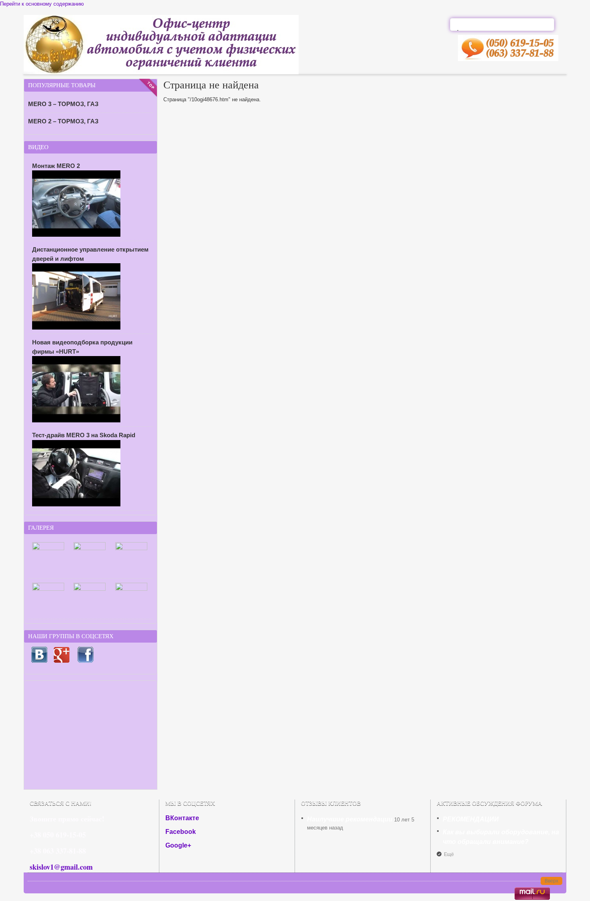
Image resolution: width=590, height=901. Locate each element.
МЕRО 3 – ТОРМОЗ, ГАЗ (63, 103)
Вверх (551, 881)
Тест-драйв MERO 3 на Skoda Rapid (83, 435)
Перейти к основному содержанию (42, 4)
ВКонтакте (182, 818)
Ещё (449, 854)
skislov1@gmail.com (61, 867)
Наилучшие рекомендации (350, 819)
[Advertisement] (90, 735)
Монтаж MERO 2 (56, 165)
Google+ (178, 845)
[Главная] (161, 73)
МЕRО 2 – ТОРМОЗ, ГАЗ (63, 121)
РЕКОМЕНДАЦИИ (471, 819)
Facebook (180, 831)
